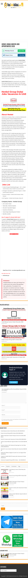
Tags (19, 466)
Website (3, 414)
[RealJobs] (14, 5)
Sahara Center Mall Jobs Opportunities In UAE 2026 (12, 441)
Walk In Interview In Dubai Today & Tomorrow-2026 (12, 435)
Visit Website (13, 382)
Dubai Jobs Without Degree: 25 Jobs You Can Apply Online (13, 452)
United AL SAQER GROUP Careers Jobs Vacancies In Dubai (13, 456)
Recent (2, 466)
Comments (13, 466)
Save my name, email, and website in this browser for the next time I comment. (14, 420)
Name (3, 405)
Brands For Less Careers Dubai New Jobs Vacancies (12, 449)
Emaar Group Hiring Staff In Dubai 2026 (12, 339)
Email (3, 410)
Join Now (21, 50)
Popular (8, 466)
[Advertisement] (14, 26)
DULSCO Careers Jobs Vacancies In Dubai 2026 (13, 357)
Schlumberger (6, 275)
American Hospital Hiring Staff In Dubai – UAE (11, 460)
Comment (4, 392)
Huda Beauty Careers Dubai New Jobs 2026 (12, 322)
